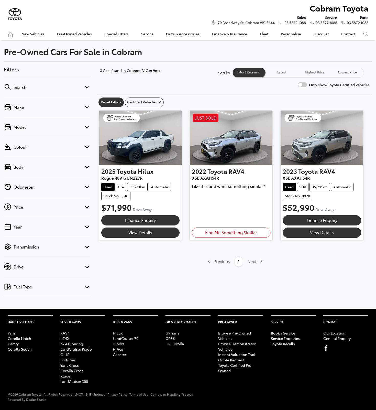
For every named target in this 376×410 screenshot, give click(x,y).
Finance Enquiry (140, 220)
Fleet (264, 33)
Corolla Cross (71, 370)
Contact (348, 33)
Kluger (66, 376)
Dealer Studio (36, 399)
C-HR (65, 354)
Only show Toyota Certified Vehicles (339, 84)
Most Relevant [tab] (249, 72)
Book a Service (283, 333)
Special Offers (116, 33)
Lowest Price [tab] (347, 72)
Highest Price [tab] (314, 72)
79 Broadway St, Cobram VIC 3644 (246, 22)
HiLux (118, 333)
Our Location (334, 333)
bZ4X (64, 338)
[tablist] (298, 73)
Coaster (119, 354)
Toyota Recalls (283, 343)
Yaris (12, 333)
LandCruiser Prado (76, 349)
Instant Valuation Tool (236, 354)
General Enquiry (337, 338)
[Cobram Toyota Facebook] (327, 348)
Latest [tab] (281, 72)
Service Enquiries (285, 338)
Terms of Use (138, 394)
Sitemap (99, 394)
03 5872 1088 (295, 22)
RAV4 (65, 333)
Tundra (119, 343)
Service (147, 33)
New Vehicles (33, 33)
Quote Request (231, 359)
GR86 (170, 338)
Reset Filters (111, 101)
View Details (140, 232)
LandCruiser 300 (74, 381)
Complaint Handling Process (171, 394)
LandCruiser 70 (125, 338)
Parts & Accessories (183, 33)
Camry (13, 343)
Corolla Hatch (19, 338)
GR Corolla (174, 343)
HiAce (118, 349)
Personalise (291, 33)
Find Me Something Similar (231, 232)
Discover (321, 33)
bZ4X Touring (71, 343)
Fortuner (67, 359)
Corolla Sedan (20, 349)
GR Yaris (172, 333)
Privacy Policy (117, 394)
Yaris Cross (69, 365)
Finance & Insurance (229, 33)
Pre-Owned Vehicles (74, 33)
